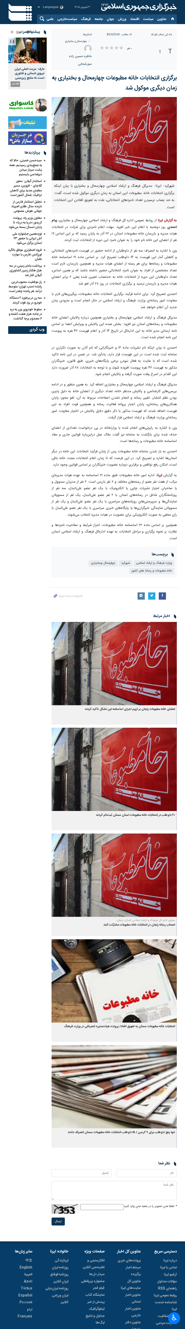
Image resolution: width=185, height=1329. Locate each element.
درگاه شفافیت (167, 1316)
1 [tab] (27, 32)
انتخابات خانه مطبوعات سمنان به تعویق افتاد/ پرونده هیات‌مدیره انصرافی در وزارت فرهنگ (119, 1026)
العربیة (28, 1274)
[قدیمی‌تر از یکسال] (114, 663)
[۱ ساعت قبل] (27, 50)
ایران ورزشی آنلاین (60, 1299)
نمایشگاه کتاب (95, 1295)
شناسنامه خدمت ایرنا (166, 1306)
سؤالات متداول (167, 1281)
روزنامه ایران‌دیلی (56, 1288)
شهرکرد (125, 563)
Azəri (28, 1281)
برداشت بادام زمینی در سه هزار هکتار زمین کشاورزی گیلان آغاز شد (25, 270)
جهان (110, 19)
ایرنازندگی (61, 1261)
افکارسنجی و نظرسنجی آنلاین (94, 1264)
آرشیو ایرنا (170, 1274)
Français (25, 1316)
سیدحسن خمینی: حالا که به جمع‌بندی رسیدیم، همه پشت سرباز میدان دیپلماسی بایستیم (25, 167)
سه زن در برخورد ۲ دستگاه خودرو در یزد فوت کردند (25, 300)
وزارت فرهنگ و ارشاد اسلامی (154, 563)
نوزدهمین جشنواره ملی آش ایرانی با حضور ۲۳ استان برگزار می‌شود (27, 238)
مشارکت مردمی (166, 1323)
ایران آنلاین (60, 1281)
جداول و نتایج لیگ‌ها (95, 1319)
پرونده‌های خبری (129, 1261)
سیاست (148, 19)
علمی (49, 19)
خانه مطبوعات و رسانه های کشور (152, 570)
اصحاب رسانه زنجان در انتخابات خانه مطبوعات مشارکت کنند (139, 924)
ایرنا (138, 7)
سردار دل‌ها (97, 1274)
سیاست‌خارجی (67, 19)
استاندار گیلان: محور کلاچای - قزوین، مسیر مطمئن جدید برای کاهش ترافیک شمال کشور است (26, 188)
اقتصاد (134, 19)
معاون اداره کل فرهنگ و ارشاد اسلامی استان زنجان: (145, 920)
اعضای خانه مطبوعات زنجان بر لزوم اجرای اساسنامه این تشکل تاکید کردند (130, 709)
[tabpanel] (27, 63)
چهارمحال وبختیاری (103, 563)
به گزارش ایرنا (167, 220)
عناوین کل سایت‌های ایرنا (131, 1284)
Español (25, 1295)
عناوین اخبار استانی (133, 1298)
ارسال (58, 1221)
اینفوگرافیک (97, 1309)
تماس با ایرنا (168, 1268)
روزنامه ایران (60, 1268)
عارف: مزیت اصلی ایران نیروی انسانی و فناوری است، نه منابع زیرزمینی (29, 73)
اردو (29, 1309)
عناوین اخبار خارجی (133, 1312)
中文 (29, 1261)
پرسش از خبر (96, 1302)
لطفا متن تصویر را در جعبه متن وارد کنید (150, 1206)
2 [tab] (22, 32)
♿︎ (174, 1317)
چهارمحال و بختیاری (76, 41)
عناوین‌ (161, 19)
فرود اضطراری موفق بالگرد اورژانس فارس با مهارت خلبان (25, 254)
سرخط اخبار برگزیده (133, 1271)
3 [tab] (17, 32)
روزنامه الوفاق (59, 1274)
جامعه (99, 19)
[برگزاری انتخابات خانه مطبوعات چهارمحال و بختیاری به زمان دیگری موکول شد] (114, 138)
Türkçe (26, 1288)
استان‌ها (87, 34)
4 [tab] (12, 32)
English (26, 1268)
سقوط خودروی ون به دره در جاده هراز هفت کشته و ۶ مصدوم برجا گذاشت (25, 314)
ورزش (122, 19)
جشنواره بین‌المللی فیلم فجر (93, 1284)
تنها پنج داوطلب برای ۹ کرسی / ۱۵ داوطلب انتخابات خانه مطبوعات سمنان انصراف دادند (121, 1132)
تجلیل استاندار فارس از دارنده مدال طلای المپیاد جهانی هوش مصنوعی (26, 206)
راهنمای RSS (167, 1288)
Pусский (26, 1302)
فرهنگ (86, 19)
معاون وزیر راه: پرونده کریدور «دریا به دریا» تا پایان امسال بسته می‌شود (25, 222)
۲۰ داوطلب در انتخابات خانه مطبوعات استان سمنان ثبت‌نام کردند (135, 815)
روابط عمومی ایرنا (165, 1295)
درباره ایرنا (170, 1261)
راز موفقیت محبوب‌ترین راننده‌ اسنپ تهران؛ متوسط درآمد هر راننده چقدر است (25, 286)
